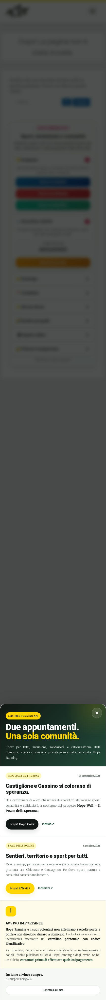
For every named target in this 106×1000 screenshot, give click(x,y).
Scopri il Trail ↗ (20, 888)
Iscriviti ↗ (48, 824)
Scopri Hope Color (22, 824)
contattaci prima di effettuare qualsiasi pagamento (56, 960)
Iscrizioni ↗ (45, 888)
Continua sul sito (53, 990)
